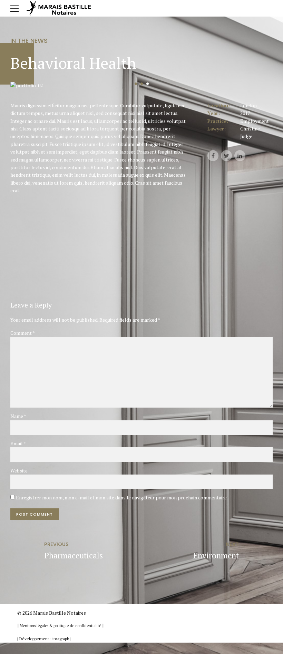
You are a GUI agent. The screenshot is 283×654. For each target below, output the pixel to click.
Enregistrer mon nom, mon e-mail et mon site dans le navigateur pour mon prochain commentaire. (122, 497)
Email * (18, 443)
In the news (29, 40)
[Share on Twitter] (226, 155)
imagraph (60, 638)
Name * (18, 416)
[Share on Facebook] (212, 155)
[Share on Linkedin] (239, 155)
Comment (22, 333)
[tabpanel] (141, 85)
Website (19, 470)
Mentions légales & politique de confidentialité (61, 625)
